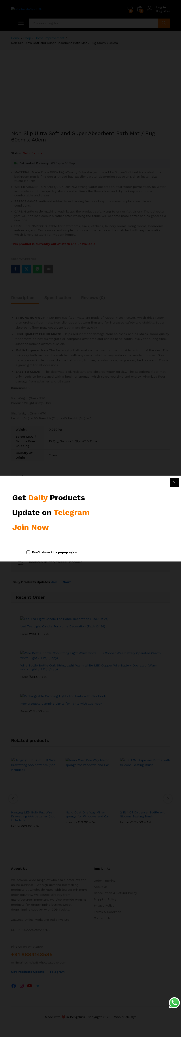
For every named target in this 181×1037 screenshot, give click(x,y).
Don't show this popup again (54, 552)
